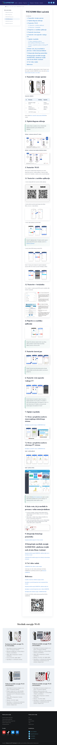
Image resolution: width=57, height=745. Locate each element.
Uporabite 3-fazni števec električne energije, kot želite (34, 579)
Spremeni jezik (36, 743)
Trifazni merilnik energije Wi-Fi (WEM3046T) (14, 684)
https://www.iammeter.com (37, 496)
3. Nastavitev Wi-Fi (32, 23)
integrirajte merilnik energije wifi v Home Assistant (34, 539)
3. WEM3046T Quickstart (9, 23)
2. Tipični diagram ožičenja (35, 21)
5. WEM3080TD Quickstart (9, 16)
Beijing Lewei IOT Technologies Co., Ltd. (13, 743)
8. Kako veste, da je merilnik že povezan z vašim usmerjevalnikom (36, 49)
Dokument (30, 719)
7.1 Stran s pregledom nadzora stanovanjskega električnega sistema (36, 42)
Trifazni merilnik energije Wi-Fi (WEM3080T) (41, 645)
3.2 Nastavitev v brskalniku (34, 27)
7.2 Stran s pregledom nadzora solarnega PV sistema (38, 45)
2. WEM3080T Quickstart (9, 21)
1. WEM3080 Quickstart (9, 19)
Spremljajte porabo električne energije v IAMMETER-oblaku (35, 591)
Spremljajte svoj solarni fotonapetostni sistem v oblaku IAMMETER (37, 589)
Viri (29, 717)
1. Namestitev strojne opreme (35, 18)
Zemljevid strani (31, 724)
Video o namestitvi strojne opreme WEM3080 (38, 115)
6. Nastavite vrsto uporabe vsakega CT (37, 35)
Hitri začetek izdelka (7, 10)
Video (29, 722)
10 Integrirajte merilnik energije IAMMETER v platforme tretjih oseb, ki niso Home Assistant (36, 57)
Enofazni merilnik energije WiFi (7, 717)
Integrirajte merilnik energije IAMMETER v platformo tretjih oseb (36, 586)
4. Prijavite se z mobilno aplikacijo (36, 30)
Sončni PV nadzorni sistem (6, 722)
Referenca (30, 64)
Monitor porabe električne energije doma (8, 720)
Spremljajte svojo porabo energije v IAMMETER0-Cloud (35, 424)
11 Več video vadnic (32, 62)
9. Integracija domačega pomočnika (37, 53)
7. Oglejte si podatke (32, 39)
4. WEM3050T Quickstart (9, 12)
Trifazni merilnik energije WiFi (7, 719)
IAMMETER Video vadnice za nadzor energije (33, 566)
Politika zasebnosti (30, 743)
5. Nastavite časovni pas (33, 32)
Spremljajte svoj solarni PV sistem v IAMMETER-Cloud (35, 448)
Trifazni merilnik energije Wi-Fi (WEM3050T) (41, 684)
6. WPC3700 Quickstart (8, 14)
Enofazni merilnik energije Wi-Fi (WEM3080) (14, 645)
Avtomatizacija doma (5, 724)
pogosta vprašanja (31, 720)
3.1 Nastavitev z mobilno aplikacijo (36, 25)
